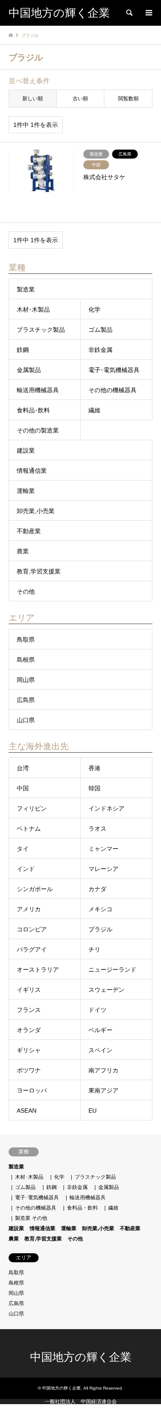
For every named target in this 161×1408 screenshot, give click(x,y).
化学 (94, 309)
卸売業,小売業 (36, 510)
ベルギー (100, 1030)
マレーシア (103, 868)
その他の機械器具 (112, 390)
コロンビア (32, 929)
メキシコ (100, 909)
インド (26, 868)
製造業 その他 (31, 1218)
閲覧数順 (128, 99)
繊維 (94, 410)
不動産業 (29, 531)
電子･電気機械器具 (114, 369)
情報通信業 (32, 470)
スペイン (100, 1050)
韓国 (94, 788)
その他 (26, 591)
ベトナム (29, 828)
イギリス (29, 989)
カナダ (97, 889)
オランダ (29, 1030)
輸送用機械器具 (38, 390)
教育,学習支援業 (39, 571)
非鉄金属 (100, 349)
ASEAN (26, 1110)
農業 (23, 551)
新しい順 (32, 99)
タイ (23, 848)
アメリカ (29, 909)
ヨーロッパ (32, 1090)
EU (92, 1110)
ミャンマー (103, 848)
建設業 (26, 450)
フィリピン (32, 808)
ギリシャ (29, 1050)
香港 (94, 768)
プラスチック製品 (41, 329)
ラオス (97, 828)
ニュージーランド (112, 969)
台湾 (23, 768)
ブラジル (100, 929)
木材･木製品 (33, 309)
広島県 (26, 699)
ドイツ (97, 1009)
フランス (29, 1009)
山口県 (26, 720)
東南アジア (103, 1090)
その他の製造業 (38, 430)
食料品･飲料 (33, 410)
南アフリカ (103, 1070)
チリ (94, 949)
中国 (23, 788)
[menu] (148, 13)
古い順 (80, 99)
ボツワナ (29, 1070)
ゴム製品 (100, 329)
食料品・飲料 (82, 1208)
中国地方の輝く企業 (80, 1357)
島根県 (26, 659)
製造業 (26, 289)
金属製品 (29, 369)
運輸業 (26, 490)
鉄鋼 (23, 349)
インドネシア (106, 808)
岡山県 (26, 679)
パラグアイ (32, 949)
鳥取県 (26, 639)
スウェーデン (106, 989)
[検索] (129, 13)
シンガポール (35, 889)
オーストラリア (38, 969)
